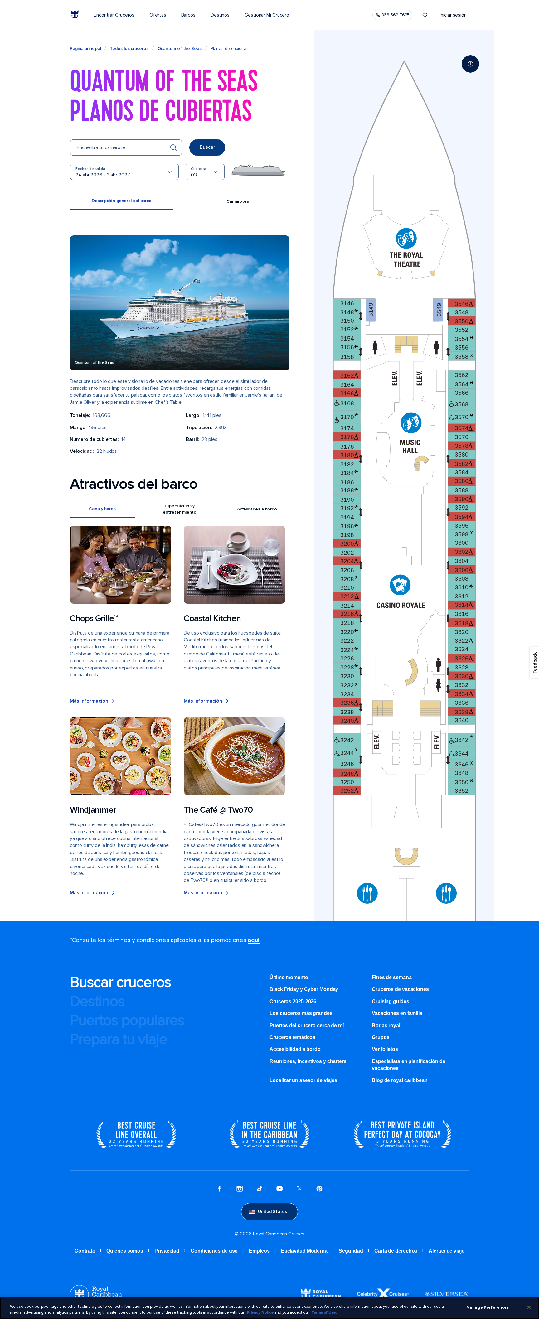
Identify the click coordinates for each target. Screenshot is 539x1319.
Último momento (289, 977)
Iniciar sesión (453, 15)
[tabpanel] (179, 565)
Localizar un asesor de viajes (303, 1080)
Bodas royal (386, 1025)
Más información (89, 701)
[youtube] (279, 1189)
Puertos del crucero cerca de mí (307, 1025)
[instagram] (239, 1189)
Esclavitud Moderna (304, 1251)
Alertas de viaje (446, 1251)
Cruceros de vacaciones (400, 989)
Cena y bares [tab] (102, 508)
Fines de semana (392, 977)
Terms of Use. (324, 1312)
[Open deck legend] (470, 64)
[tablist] (179, 201)
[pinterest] (319, 1189)
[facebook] (219, 1189)
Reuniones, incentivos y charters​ (308, 1061)
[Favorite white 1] (425, 15)
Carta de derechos (395, 1251)
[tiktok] (259, 1189)
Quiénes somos (124, 1251)
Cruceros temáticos (292, 1037)
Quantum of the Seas (180, 48)
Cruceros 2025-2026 (293, 1001)
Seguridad (351, 1251)
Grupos (380, 1037)
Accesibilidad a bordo (295, 1049)
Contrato (85, 1251)
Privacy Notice (260, 1312)
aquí (254, 940)
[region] (269, 1308)
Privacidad (166, 1251)
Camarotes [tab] (237, 201)
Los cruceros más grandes (301, 1013)
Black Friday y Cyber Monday (304, 989)
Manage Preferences (487, 1307)
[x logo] (299, 1189)
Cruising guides (390, 1001)
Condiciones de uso (214, 1251)
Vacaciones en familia (397, 1013)
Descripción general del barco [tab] (122, 200)
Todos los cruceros (129, 48)
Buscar (207, 147)
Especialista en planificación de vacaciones (408, 1065)
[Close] (529, 1307)
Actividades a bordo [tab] (257, 509)
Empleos (259, 1251)
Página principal (85, 48)
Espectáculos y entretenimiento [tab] (180, 509)
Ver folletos (385, 1049)
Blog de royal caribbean (400, 1080)
